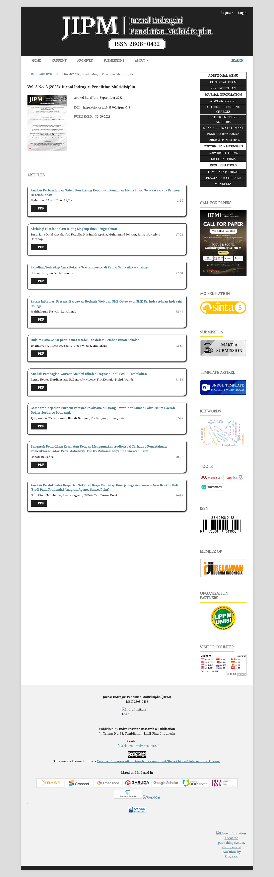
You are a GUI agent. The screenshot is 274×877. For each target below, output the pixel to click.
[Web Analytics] (137, 812)
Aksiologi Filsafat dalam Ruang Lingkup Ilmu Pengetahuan (74, 229)
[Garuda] (137, 787)
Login (242, 13)
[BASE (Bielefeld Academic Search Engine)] (50, 787)
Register (227, 13)
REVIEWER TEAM (223, 88)
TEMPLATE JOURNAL (223, 172)
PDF (40, 281)
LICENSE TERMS (223, 159)
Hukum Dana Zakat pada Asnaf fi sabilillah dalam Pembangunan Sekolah (85, 340)
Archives (84, 60)
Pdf (40, 208)
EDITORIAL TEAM (223, 82)
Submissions (113, 60)
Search (237, 60)
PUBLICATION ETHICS (223, 140)
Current (58, 60)
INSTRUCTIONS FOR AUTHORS (223, 119)
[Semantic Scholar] (128, 798)
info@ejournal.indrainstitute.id (137, 746)
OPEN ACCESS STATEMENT (223, 128)
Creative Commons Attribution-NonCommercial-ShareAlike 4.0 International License (158, 761)
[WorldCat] (151, 798)
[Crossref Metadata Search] (79, 787)
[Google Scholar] (166, 787)
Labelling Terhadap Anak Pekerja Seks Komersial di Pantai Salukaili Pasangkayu (90, 267)
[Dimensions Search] (108, 787)
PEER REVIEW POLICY (223, 134)
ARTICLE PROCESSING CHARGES (223, 109)
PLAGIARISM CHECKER (223, 178)
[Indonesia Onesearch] (195, 787)
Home (35, 60)
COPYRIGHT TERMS (223, 153)
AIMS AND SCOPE (223, 101)
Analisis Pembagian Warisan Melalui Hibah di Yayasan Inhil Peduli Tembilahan (89, 374)
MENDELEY (223, 184)
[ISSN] (224, 787)
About (139, 60)
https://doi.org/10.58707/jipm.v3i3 (106, 108)
